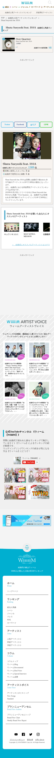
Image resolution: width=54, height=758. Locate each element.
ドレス (10, 617)
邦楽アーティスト (14, 642)
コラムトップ (12, 661)
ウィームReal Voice (14, 671)
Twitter (7, 124)
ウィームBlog (12, 664)
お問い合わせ (39, 739)
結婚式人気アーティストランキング (22, 18)
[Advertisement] (27, 90)
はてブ (33, 125)
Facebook (20, 124)
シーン (10, 610)
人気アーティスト (14, 639)
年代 (9, 620)
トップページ (12, 591)
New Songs (11, 696)
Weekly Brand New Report (16, 720)
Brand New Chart (13, 718)
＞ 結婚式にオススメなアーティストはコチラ (31, 245)
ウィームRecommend (15, 668)
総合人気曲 (11, 607)
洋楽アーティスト (14, 645)
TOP (2, 18)
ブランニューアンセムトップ (19, 715)
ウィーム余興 (12, 677)
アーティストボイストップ (18, 693)
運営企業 (30, 739)
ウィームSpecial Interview (17, 674)
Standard (10, 699)
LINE (46, 124)
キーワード (11, 623)
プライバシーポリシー (17, 739)
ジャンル (10, 613)
